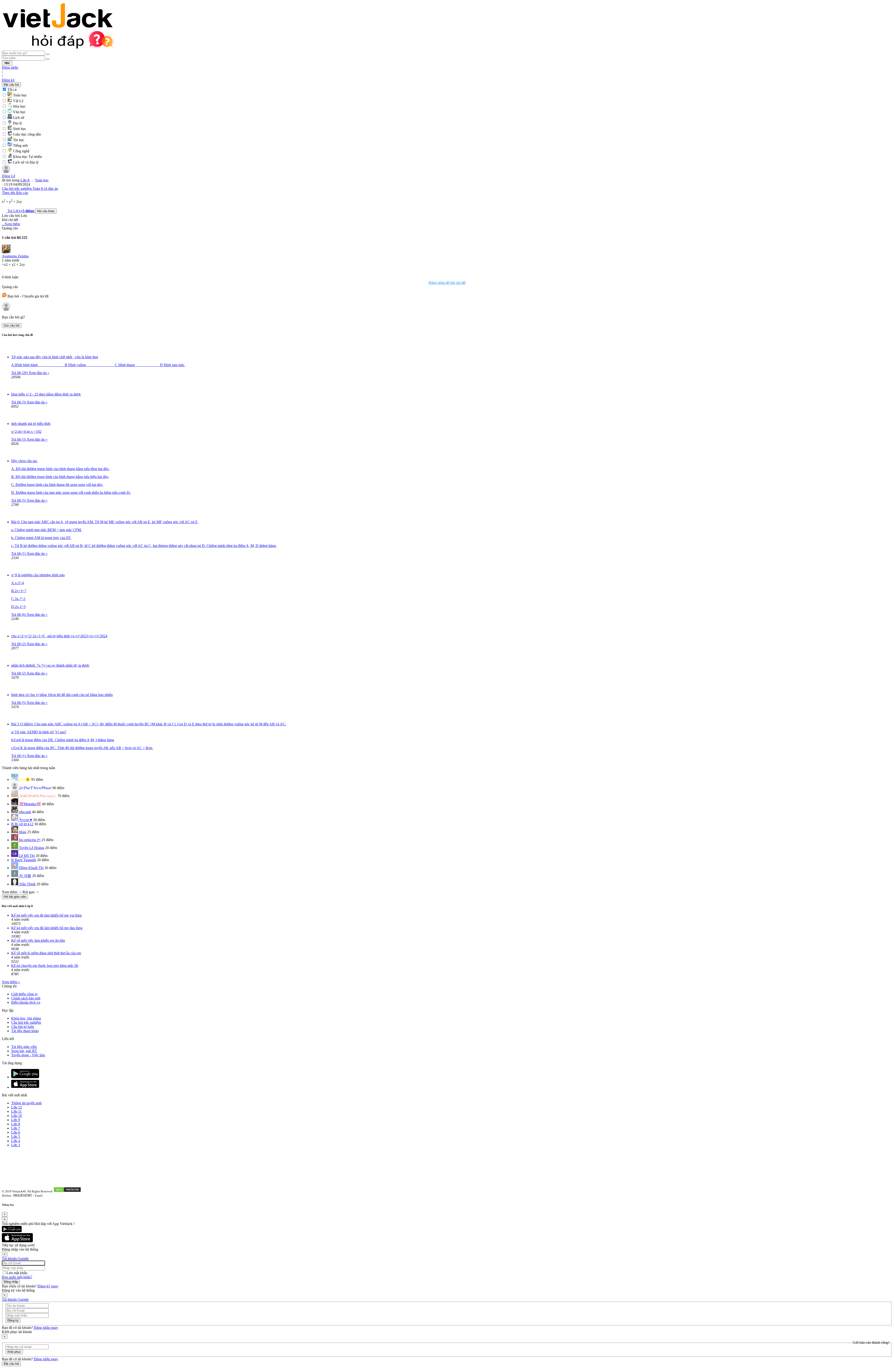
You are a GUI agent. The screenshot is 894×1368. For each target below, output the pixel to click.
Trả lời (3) (19, 402)
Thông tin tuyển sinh (26, 1103)
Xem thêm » (11, 982)
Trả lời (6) (19, 615)
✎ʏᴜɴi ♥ (25, 820)
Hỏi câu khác (46, 211)
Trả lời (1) (19, 554)
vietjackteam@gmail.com (61, 1195)
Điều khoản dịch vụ (25, 1002)
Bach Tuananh (25, 860)
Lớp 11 (16, 1111)
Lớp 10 (16, 1116)
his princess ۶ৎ (30, 840)
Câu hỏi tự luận (22, 1027)
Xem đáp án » (39, 373)
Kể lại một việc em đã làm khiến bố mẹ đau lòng (46, 928)
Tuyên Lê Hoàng (31, 848)
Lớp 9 (15, 1120)
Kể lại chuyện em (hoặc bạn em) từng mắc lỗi (44, 966)
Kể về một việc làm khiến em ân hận (38, 940)
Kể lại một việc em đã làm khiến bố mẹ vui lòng (46, 915)
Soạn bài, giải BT (24, 1051)
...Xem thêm (11, 224)
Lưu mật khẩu (17, 1273)
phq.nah (25, 812)
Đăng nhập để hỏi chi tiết (447, 283)
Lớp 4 (15, 1141)
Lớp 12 (16, 1107)
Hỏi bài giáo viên (15, 896)
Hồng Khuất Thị (31, 868)
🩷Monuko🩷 (30, 804)
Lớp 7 (15, 1128)
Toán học (42, 180)
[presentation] (24, 780)
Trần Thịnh (27, 884)
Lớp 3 (15, 1145)
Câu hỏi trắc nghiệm (26, 1022)
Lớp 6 (15, 1132)
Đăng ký (8, 80)
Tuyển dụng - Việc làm (28, 1055)
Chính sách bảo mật (25, 998)
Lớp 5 (15, 1137)
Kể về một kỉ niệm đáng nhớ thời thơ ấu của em (46, 953)
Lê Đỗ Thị (27, 856)
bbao (22, 832)
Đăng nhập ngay (46, 1328)
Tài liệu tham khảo (25, 1031)
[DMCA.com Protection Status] (67, 1191)
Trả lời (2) (19, 644)
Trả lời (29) (20, 373)
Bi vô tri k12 (24, 824)
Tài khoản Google (15, 1258)
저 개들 (25, 876)
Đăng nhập (10, 67)
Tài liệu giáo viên (24, 1047)
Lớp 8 (25, 180)
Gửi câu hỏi (12, 325)
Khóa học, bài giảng (26, 1018)
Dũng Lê (8, 176)
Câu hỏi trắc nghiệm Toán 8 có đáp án (30, 189)
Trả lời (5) (19, 500)
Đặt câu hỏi (11, 84)
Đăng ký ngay (47, 1286)
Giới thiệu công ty (24, 994)
